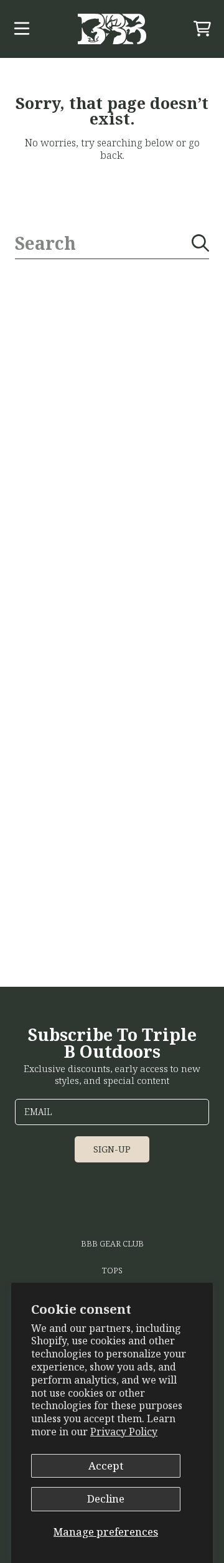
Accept (105, 1465)
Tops (112, 1270)
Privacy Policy (123, 1431)
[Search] (200, 243)
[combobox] (112, 243)
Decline (105, 1498)
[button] (21, 28)
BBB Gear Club (112, 1243)
